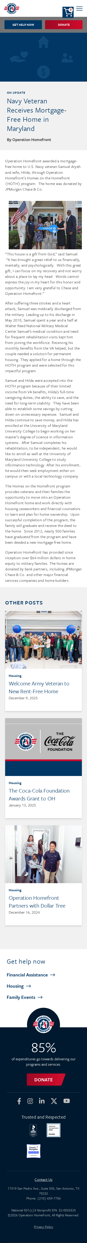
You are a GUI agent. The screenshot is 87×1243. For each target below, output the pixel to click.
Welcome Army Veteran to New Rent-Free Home (39, 687)
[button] (79, 8)
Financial (28, 974)
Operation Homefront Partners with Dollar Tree (37, 901)
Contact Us (43, 1179)
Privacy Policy (43, 1226)
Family (21, 997)
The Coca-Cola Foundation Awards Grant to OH (39, 794)
